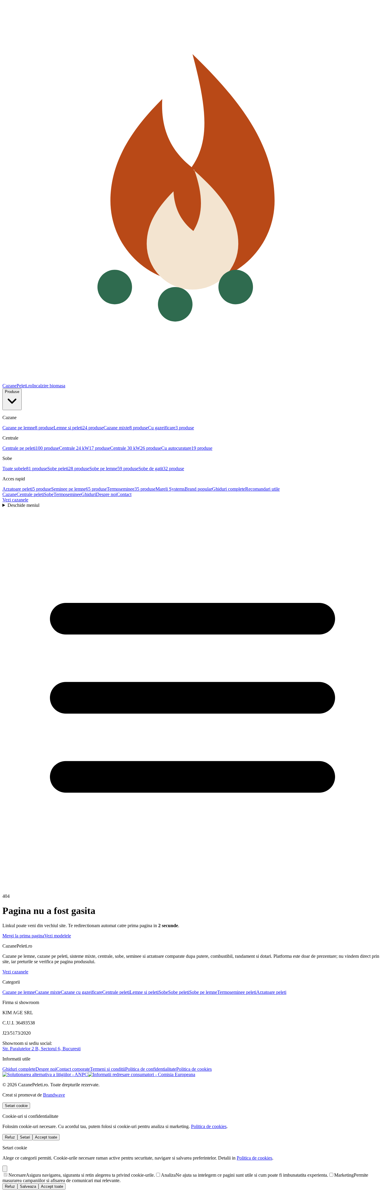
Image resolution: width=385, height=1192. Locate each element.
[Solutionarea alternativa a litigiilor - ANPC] (45, 1074)
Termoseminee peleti (236, 992)
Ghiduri (88, 494)
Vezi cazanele (15, 499)
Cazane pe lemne (18, 992)
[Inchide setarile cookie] (4, 1169)
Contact (124, 494)
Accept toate (46, 1137)
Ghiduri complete (18, 1069)
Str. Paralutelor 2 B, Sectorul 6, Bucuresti (41, 1048)
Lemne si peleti (144, 992)
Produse (12, 391)
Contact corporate (73, 1069)
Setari (25, 1137)
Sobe (49, 494)
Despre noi (106, 494)
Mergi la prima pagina (23, 935)
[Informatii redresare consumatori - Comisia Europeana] (141, 1074)
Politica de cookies (194, 1069)
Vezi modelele (57, 935)
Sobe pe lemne (203, 992)
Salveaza (28, 1186)
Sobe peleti (178, 992)
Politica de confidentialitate (150, 1069)
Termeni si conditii (107, 1069)
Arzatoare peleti (271, 992)
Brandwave (54, 1094)
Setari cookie (16, 1105)
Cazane (9, 494)
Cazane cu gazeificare (81, 992)
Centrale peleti (30, 494)
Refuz (10, 1137)
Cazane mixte (48, 992)
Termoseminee (67, 494)
